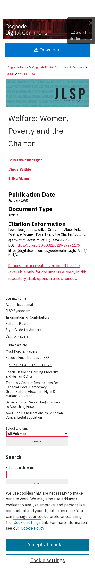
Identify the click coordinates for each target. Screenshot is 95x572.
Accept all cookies (47, 544)
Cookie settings (27, 522)
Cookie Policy (32, 528)
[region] (47, 528)
